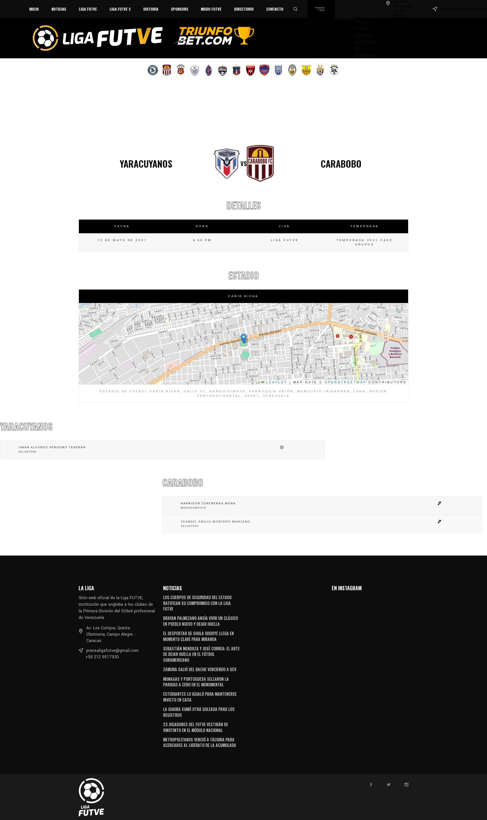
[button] (243, 338)
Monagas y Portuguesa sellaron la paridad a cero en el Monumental (196, 682)
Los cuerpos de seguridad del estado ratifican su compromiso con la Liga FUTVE (197, 603)
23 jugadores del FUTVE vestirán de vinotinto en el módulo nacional (195, 727)
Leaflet (275, 382)
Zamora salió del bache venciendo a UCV (199, 669)
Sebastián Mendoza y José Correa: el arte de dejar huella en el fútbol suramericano (201, 654)
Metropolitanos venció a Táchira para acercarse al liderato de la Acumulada (199, 742)
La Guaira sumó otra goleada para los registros (199, 712)
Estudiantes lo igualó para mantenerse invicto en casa (200, 697)
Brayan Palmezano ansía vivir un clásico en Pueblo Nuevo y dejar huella (200, 621)
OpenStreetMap (346, 382)
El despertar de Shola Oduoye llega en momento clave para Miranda (198, 636)
